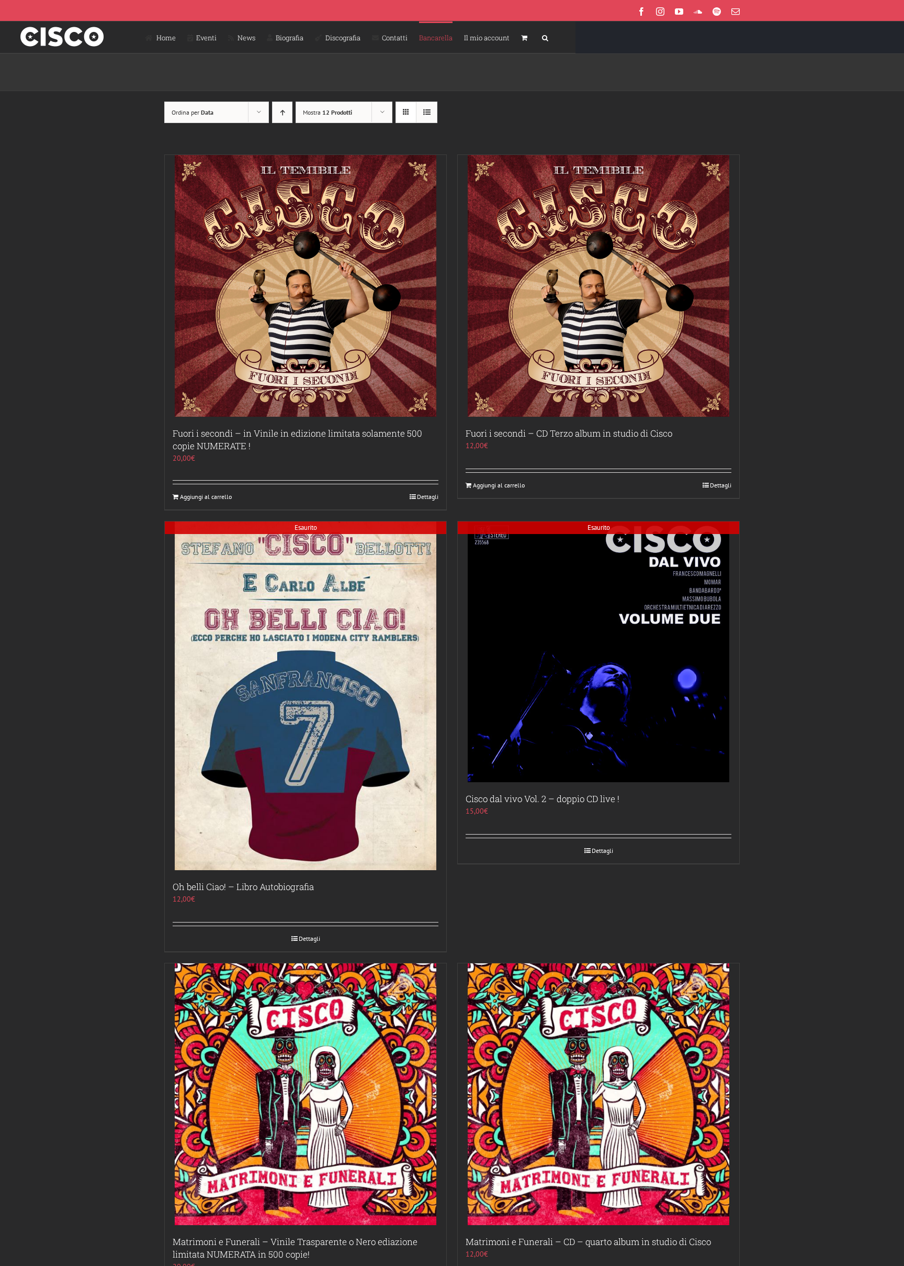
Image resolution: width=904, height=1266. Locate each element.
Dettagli (427, 497)
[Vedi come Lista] (426, 112)
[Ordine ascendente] (282, 112)
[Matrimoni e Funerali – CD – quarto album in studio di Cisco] (598, 1094)
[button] (545, 37)
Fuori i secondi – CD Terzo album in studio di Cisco (569, 433)
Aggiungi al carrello (206, 497)
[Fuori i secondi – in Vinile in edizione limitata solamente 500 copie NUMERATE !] (305, 286)
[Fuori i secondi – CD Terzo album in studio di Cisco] (598, 286)
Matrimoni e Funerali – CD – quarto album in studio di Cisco (588, 1242)
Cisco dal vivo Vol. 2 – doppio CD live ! (542, 799)
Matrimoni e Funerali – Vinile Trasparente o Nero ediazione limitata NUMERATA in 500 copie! (295, 1248)
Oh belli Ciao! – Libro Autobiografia (243, 887)
